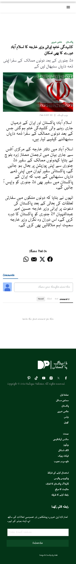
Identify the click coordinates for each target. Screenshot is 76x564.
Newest (41, 298)
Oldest (49, 298)
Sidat (56, 555)
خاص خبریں (56, 42)
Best (56, 298)
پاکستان (69, 42)
